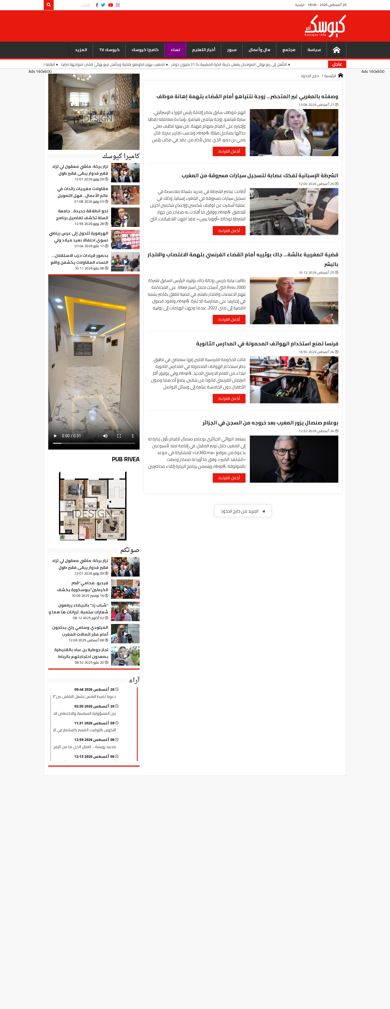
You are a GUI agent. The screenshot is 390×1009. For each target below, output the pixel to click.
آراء (134, 680)
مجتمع (288, 49)
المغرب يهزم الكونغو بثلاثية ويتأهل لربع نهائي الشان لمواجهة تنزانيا (145, 64)
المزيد (81, 49)
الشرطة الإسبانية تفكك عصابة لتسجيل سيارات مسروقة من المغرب (260, 175)
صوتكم (130, 550)
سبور (232, 49)
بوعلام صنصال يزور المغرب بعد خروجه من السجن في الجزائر (270, 422)
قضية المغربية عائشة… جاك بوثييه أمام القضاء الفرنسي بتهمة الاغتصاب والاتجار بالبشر (243, 259)
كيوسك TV (109, 49)
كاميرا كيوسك (145, 49)
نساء (175, 49)
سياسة (314, 49)
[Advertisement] (174, 25)
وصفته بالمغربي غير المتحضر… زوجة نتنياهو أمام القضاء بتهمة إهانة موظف (247, 96)
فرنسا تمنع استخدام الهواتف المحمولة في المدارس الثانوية (267, 343)
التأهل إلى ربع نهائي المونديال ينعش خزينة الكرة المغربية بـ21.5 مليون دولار (261, 64)
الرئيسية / (329, 76)
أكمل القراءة (229, 151)
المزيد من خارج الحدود (243, 510)
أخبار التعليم (203, 49)
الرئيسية (300, 5)
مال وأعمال (259, 49)
